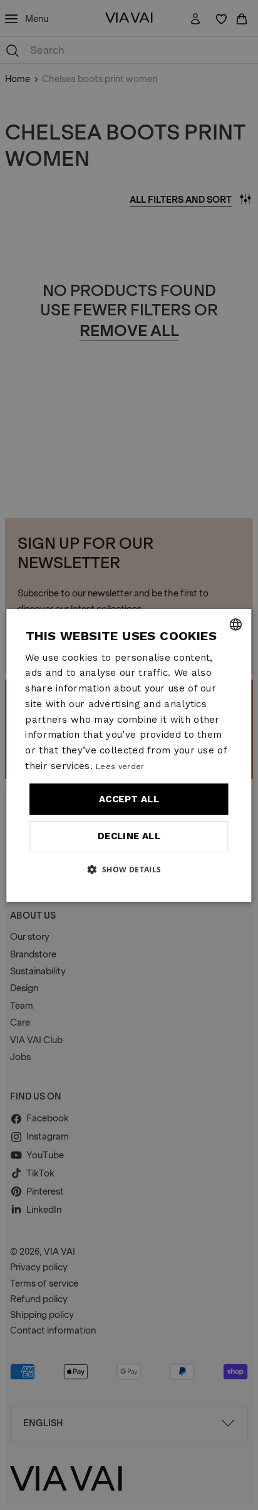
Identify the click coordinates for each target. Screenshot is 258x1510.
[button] (128, 869)
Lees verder (120, 766)
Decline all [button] (129, 836)
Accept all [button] (129, 799)
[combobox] (236, 624)
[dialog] (128, 755)
